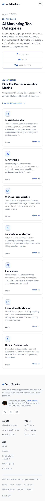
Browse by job (30, 430)
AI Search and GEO (14, 120)
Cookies (19, 485)
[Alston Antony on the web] (4, 411)
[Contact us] (16, 411)
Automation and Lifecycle (17, 234)
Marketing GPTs (8, 435)
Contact (5, 451)
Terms (12, 485)
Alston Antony (32, 401)
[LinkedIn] (10, 411)
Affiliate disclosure (8, 489)
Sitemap (29, 489)
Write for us (7, 468)
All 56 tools (29, 425)
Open (34, 141)
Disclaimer (20, 489)
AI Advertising (12, 159)
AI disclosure (28, 485)
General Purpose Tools (16, 345)
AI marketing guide (9, 425)
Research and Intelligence (17, 308)
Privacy (4, 485)
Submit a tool (29, 435)
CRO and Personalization (17, 197)
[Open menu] (40, 4)
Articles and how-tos (10, 430)
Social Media (11, 271)
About (4, 446)
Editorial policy (8, 464)
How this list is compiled (12, 103)
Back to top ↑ (7, 496)
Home (4, 14)
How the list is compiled (7, 457)
